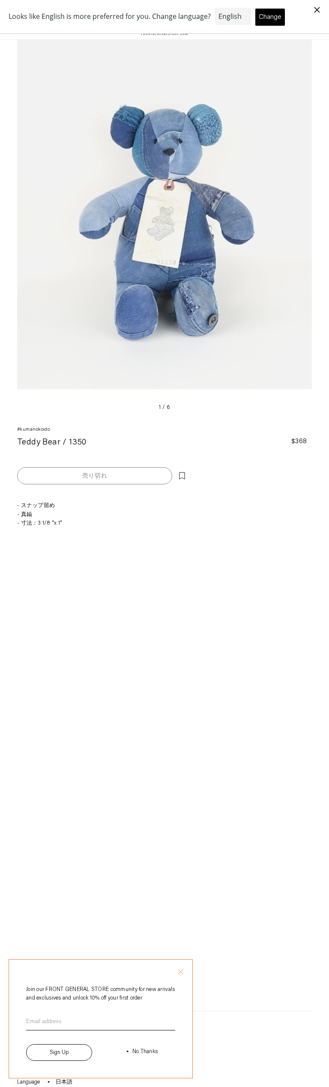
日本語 (64, 1082)
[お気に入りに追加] (182, 475)
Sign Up (59, 1052)
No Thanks (145, 1051)
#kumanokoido (33, 429)
